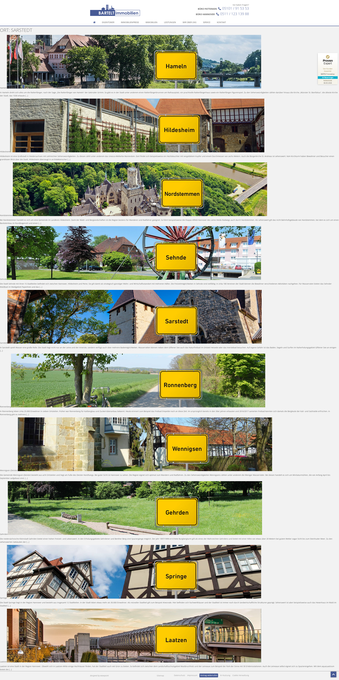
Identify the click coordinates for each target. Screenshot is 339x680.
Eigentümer (108, 22)
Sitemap (160, 675)
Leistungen (170, 22)
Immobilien (151, 22)
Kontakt (221, 22)
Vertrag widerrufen (208, 675)
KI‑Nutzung (225, 675)
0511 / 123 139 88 (234, 14)
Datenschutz (179, 675)
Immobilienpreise (130, 22)
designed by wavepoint (99, 675)
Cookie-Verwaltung (240, 675)
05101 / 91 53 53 (235, 8)
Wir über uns (189, 22)
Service (206, 22)
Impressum (192, 675)
